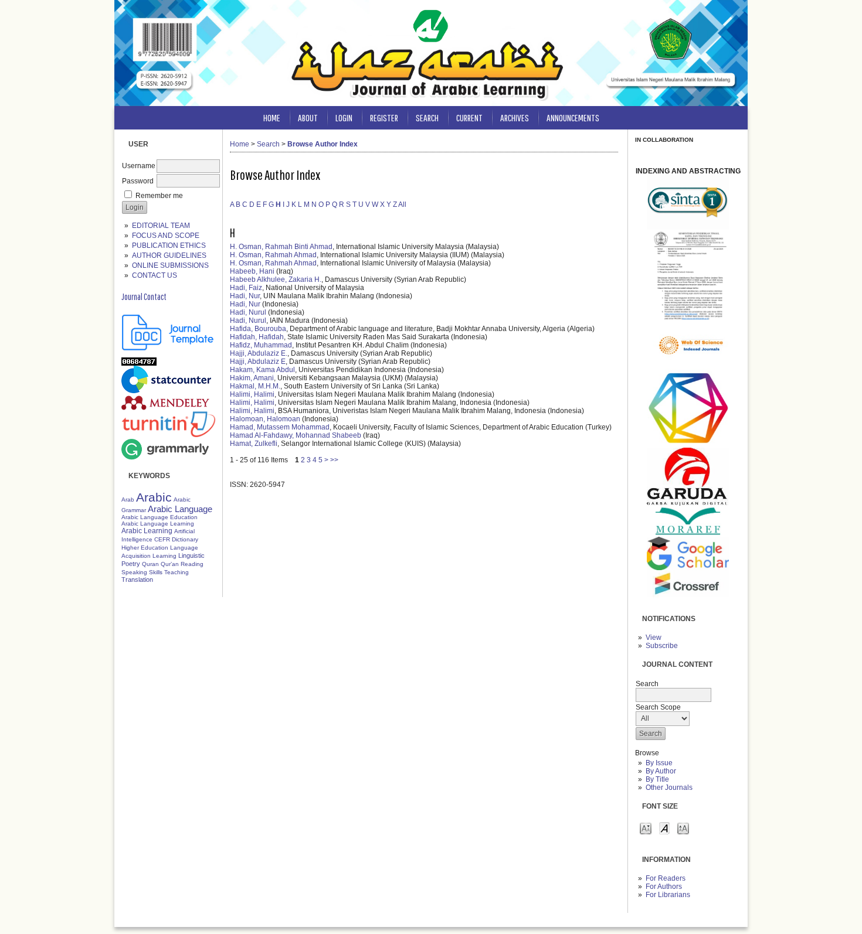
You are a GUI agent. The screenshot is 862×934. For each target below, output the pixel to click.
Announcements (573, 117)
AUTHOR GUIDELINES (169, 255)
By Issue (659, 763)
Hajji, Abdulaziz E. (258, 353)
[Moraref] (688, 534)
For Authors (664, 886)
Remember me (159, 196)
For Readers (665, 878)
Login (343, 117)
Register (384, 117)
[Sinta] (688, 227)
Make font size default (664, 827)
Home (271, 117)
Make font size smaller (645, 827)
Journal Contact (144, 296)
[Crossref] (688, 602)
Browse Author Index (322, 144)
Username (138, 166)
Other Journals (669, 787)
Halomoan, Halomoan (265, 419)
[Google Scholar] (688, 568)
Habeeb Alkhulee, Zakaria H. (275, 279)
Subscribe (662, 646)
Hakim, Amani (252, 378)
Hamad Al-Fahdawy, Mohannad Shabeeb (295, 435)
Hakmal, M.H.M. (255, 386)
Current (469, 117)
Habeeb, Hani (252, 271)
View (653, 637)
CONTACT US (154, 275)
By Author (661, 771)
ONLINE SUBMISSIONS (170, 265)
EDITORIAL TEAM (161, 225)
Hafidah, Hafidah (257, 337)
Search (427, 117)
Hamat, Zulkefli (253, 443)
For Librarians (668, 895)
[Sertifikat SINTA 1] (688, 320)
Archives (514, 117)
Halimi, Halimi (252, 394)
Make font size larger (683, 827)
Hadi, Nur (245, 296)
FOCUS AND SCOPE (165, 235)
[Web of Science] (688, 366)
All (402, 204)
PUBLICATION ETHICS (169, 245)
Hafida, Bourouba (258, 329)
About (308, 117)
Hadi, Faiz (246, 288)
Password (138, 181)
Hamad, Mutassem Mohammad (280, 427)
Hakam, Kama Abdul (262, 370)
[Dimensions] (688, 445)
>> (334, 460)
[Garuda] (688, 503)
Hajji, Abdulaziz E (258, 361)
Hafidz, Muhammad (261, 345)
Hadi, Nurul (248, 312)
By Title (657, 779)
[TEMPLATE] (168, 348)
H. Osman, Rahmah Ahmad (273, 255)
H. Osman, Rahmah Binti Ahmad (281, 247)
